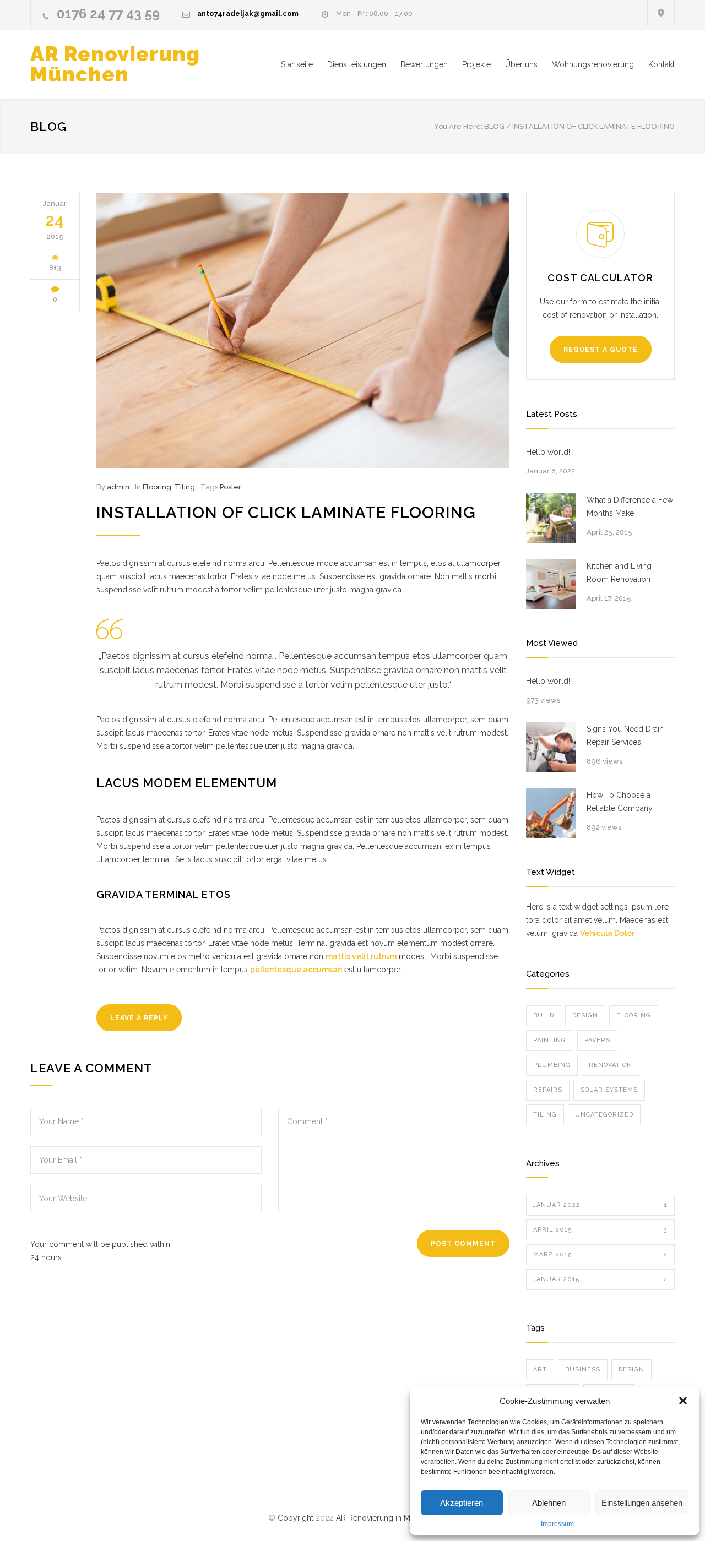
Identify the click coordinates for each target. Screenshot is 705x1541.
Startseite (297, 64)
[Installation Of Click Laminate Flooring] (302, 330)
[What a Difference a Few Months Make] (551, 518)
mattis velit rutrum (361, 956)
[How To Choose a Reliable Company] (551, 813)
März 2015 (600, 1254)
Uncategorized (604, 1114)
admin (118, 487)
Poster (230, 487)
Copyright (297, 1517)
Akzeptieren (461, 1502)
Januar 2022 (600, 1204)
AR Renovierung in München (386, 1517)
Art (540, 1369)
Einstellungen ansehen (641, 1502)
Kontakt (661, 64)
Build (543, 1015)
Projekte (476, 64)
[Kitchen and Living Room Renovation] (551, 584)
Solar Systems (609, 1089)
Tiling (185, 487)
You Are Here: (458, 126)
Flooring (157, 487)
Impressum (557, 1524)
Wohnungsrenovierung (593, 64)
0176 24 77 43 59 (108, 13)
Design (585, 1015)
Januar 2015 (600, 1279)
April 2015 (600, 1229)
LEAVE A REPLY (139, 1018)
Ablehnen (549, 1502)
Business (582, 1369)
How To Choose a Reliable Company (620, 802)
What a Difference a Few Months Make (630, 506)
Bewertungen (424, 64)
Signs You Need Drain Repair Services (625, 736)
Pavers (597, 1040)
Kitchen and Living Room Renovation (619, 573)
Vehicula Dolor (607, 933)
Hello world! (548, 452)
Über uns (521, 64)
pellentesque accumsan (296, 969)
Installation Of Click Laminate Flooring (286, 512)
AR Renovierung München (115, 64)
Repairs (547, 1089)
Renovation (610, 1065)
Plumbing (552, 1065)
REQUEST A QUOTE (600, 349)
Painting (549, 1040)
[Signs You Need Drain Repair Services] (551, 747)
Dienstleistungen (356, 64)
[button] (682, 1400)
